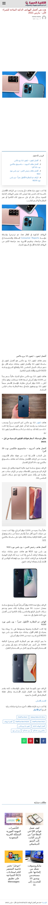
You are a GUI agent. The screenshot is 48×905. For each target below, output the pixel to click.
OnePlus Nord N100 (22, 722)
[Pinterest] (30, 741)
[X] (37, 741)
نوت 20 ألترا (26, 731)
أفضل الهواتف (8, 722)
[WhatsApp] (24, 741)
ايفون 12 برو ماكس (24, 726)
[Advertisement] (24, 45)
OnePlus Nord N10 (38, 722)
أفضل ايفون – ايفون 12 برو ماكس (26, 160)
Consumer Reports (30, 237)
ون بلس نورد (16, 731)
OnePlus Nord (22, 717)
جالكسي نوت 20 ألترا (39, 731)
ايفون (38, 422)
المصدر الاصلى (41, 700)
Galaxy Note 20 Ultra (38, 717)
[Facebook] (43, 741)
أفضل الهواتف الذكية (39, 726)
